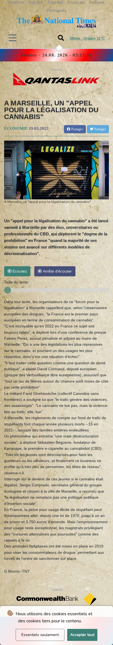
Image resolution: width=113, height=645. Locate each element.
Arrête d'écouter (57, 271)
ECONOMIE (16, 128)
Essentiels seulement (40, 634)
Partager (76, 129)
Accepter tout (82, 634)
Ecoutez (19, 271)
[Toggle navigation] (12, 37)
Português (57, 10)
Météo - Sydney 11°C (87, 38)
